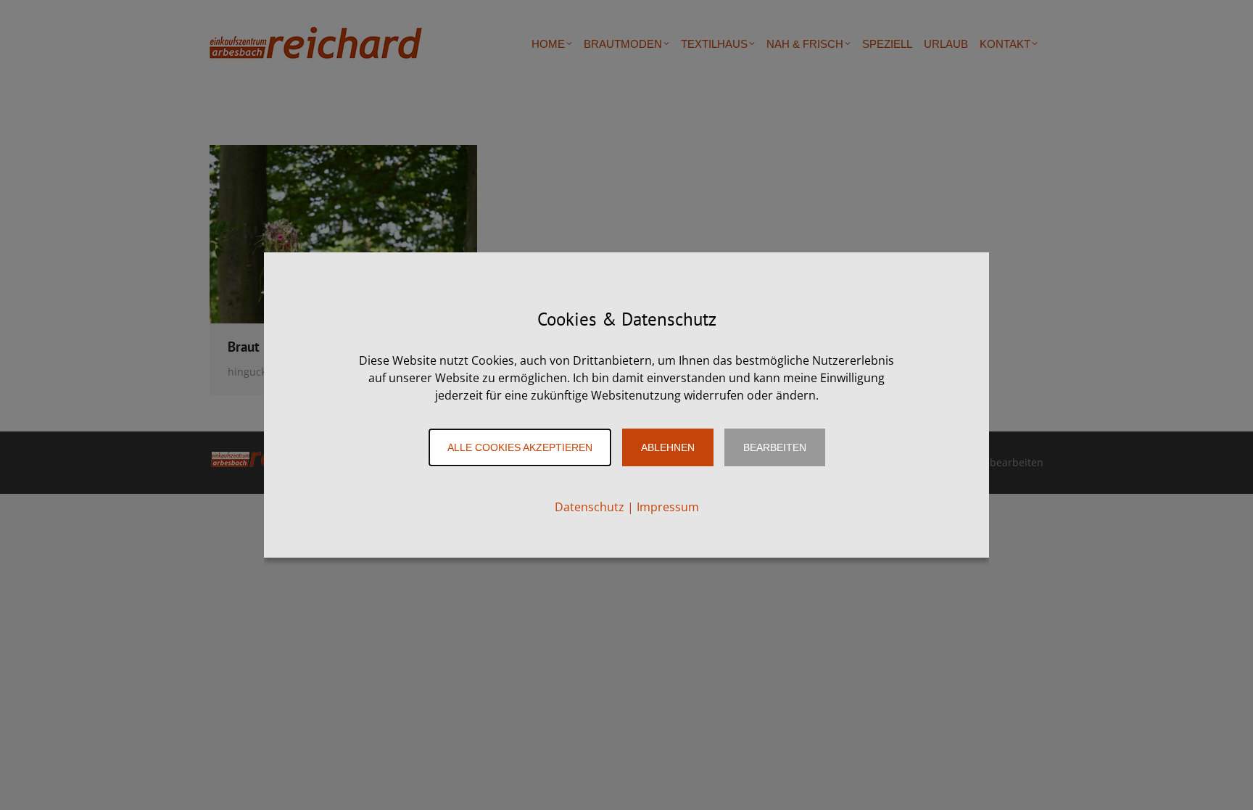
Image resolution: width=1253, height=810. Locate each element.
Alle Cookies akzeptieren (519, 447)
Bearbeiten (774, 447)
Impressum (668, 507)
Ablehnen (668, 447)
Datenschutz (589, 507)
